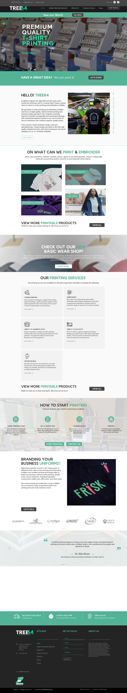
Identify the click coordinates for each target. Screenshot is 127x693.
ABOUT (39, 660)
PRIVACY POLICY (85, 689)
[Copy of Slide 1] (63, 528)
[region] (41, 178)
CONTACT (40, 656)
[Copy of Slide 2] (63, 67)
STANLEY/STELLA (42, 653)
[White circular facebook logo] (118, 2)
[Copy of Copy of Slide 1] (63, 564)
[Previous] (10, 44)
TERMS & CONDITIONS (100, 689)
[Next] (117, 44)
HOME (39, 643)
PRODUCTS (40, 650)
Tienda (39, 663)
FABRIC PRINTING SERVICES (46, 647)
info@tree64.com (28, 2)
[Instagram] (114, 2)
